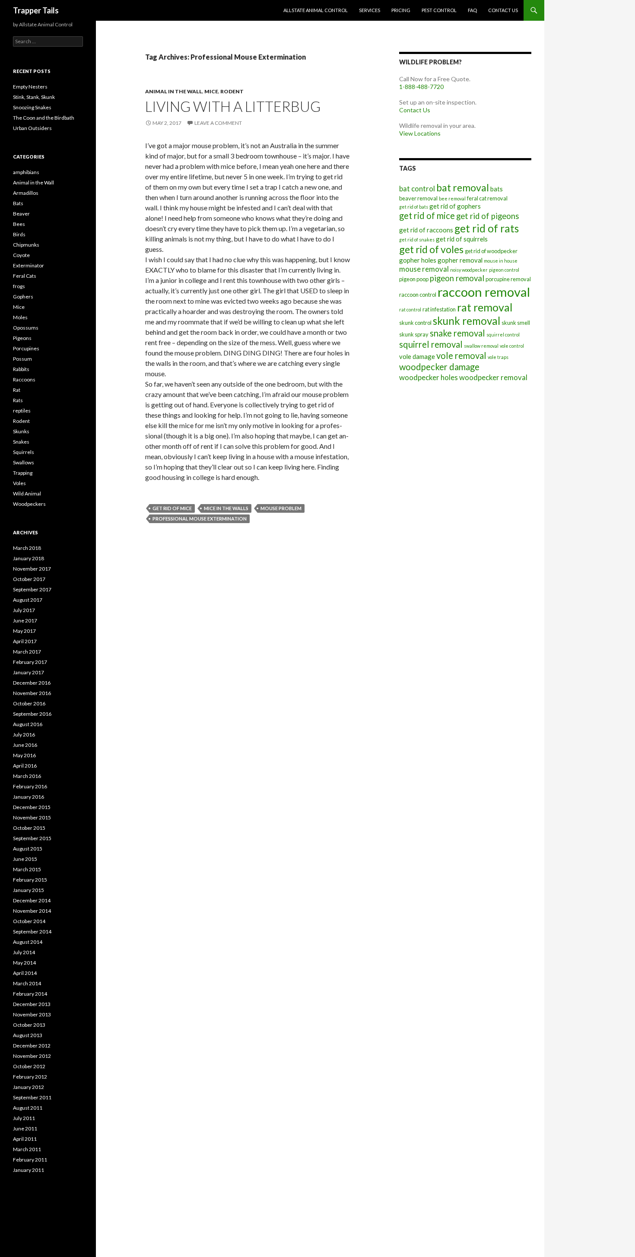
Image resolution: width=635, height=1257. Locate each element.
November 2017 (32, 568)
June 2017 (25, 620)
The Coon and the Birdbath (43, 117)
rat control (410, 309)
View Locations (420, 133)
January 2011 (28, 1170)
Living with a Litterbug (233, 106)
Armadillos (25, 193)
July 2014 (24, 952)
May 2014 (24, 962)
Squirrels (23, 452)
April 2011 (25, 1139)
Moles (20, 317)
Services (369, 10)
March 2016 (27, 776)
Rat (16, 390)
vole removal (461, 355)
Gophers (23, 296)
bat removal (462, 187)
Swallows (23, 462)
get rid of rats (486, 228)
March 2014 (27, 983)
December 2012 (32, 1045)
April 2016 (25, 765)
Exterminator (28, 265)
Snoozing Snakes (32, 107)
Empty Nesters (30, 86)
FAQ (472, 10)
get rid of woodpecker (491, 251)
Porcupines (26, 348)
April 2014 (25, 973)
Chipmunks (26, 244)
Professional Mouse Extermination (199, 518)
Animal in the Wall (173, 91)
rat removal (484, 307)
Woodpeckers (29, 504)
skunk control (415, 322)
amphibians (26, 172)
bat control (417, 188)
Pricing (400, 10)
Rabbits (21, 369)
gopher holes (417, 260)
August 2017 (27, 600)
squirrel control (503, 334)
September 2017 (32, 589)
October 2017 (29, 579)
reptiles (22, 410)
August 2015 (27, 848)
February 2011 (30, 1159)
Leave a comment (218, 123)
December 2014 (32, 900)
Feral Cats (24, 276)
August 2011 (27, 1108)
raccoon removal (484, 291)
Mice (211, 91)
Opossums (25, 327)
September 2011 (32, 1097)
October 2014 (29, 921)
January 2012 (28, 1087)
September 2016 (32, 714)
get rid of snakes (417, 239)
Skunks (21, 431)
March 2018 (27, 548)
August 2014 (27, 942)
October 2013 (29, 1025)
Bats (18, 203)
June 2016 (25, 745)
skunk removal (466, 320)
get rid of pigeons (487, 216)
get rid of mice (172, 508)
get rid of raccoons (426, 230)
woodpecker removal (493, 377)
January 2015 (28, 890)
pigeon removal (457, 278)
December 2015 (32, 807)
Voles (19, 483)
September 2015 (32, 838)
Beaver (21, 213)
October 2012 (29, 1066)
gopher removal (460, 260)
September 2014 (32, 931)
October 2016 (29, 703)
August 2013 (27, 1035)
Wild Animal (27, 493)
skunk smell (516, 322)
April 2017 (25, 641)
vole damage (417, 356)
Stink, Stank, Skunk (34, 97)
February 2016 (30, 786)
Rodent (232, 91)
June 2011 (25, 1128)
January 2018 (28, 558)
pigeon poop (414, 279)
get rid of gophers (455, 206)
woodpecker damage (439, 367)
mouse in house (501, 260)
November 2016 (32, 693)
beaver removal (418, 198)
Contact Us (503, 10)
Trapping (22, 473)
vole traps (498, 357)
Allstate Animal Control (315, 10)
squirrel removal (431, 344)
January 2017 (28, 672)
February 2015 (30, 879)
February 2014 (30, 993)
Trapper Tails (36, 10)
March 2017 (27, 651)
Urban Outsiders (32, 128)
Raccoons (24, 379)
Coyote (21, 255)
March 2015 (27, 869)
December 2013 (32, 1004)
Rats (18, 400)
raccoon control (417, 294)
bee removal (452, 198)
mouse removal (424, 268)
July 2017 (24, 610)
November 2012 (32, 1056)
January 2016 (28, 797)
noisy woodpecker (469, 270)
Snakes (21, 441)
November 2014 (32, 911)
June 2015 (25, 859)
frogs (19, 286)
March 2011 (27, 1149)
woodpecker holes (428, 377)
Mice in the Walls (226, 508)
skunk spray (414, 334)
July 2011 (24, 1118)
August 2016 (27, 724)
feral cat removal (487, 198)
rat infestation (439, 309)
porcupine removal (508, 279)
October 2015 (29, 828)
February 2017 (30, 662)
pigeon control (504, 270)
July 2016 (24, 734)
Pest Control (439, 10)
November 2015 (32, 817)
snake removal (457, 333)
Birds (19, 234)
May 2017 (24, 631)
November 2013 (32, 1014)
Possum (22, 359)
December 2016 (32, 682)
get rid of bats (413, 207)
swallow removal (481, 346)
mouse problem (281, 508)
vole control (512, 346)
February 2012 (30, 1076)
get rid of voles (431, 249)
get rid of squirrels (462, 239)
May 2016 (24, 755)
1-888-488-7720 (421, 86)
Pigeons (22, 338)
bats (496, 189)
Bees (19, 224)
